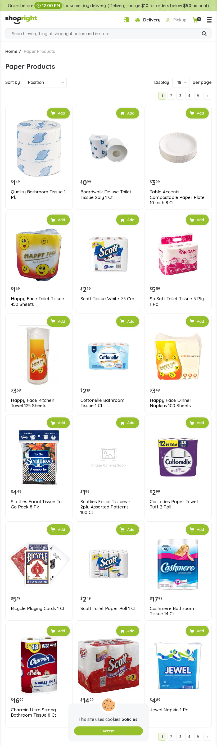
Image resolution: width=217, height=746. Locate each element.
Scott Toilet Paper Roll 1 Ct (108, 608)
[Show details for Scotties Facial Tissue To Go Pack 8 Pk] (39, 457)
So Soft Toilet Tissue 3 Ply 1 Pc (177, 301)
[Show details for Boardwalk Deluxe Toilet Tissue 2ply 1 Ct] (108, 148)
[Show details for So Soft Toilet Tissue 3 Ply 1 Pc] (178, 254)
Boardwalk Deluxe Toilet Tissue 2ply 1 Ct (105, 194)
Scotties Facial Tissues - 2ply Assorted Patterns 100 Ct (105, 507)
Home (11, 51)
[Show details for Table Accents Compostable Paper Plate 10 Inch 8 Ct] (178, 148)
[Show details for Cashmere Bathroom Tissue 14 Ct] (178, 564)
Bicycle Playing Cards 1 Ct (38, 608)
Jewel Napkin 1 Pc (169, 709)
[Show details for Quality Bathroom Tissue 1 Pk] (39, 148)
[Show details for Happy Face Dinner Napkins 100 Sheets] (178, 356)
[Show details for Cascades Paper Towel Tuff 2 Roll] (178, 457)
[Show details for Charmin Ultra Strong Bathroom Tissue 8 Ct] (39, 666)
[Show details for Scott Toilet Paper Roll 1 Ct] (108, 564)
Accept (109, 731)
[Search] (204, 34)
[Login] (126, 19)
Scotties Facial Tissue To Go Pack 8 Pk (36, 504)
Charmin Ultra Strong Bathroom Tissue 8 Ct (33, 712)
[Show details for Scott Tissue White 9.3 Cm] (108, 254)
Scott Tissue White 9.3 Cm (107, 298)
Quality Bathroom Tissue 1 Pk (38, 194)
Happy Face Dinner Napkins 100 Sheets (170, 403)
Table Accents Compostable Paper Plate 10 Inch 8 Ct (177, 197)
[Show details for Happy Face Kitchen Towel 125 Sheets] (39, 356)
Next (207, 96)
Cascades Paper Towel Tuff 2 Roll (174, 504)
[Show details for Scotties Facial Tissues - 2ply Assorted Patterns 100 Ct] (108, 457)
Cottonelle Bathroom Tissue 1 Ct (102, 403)
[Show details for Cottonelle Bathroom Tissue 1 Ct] (108, 356)
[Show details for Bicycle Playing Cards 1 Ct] (39, 564)
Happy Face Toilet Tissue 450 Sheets (37, 301)
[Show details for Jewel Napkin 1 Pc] (178, 666)
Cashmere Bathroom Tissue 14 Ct (172, 611)
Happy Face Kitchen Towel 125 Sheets (32, 403)
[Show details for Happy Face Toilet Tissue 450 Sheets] (39, 254)
